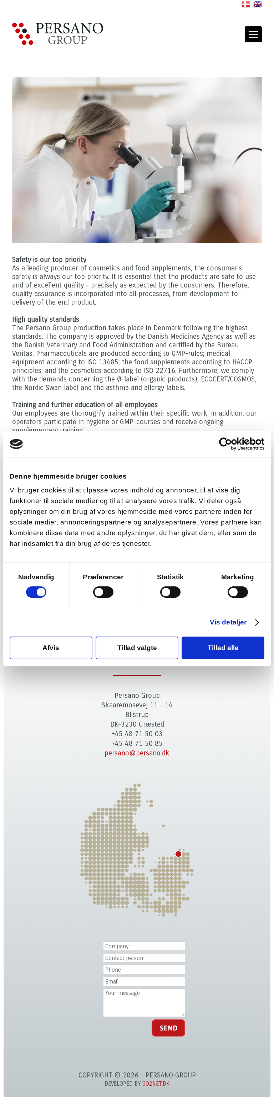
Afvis (50, 648)
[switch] (103, 592)
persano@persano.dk (137, 753)
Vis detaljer (228, 622)
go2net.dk (155, 1083)
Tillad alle (223, 648)
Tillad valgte (137, 648)
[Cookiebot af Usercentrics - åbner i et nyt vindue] (233, 444)
